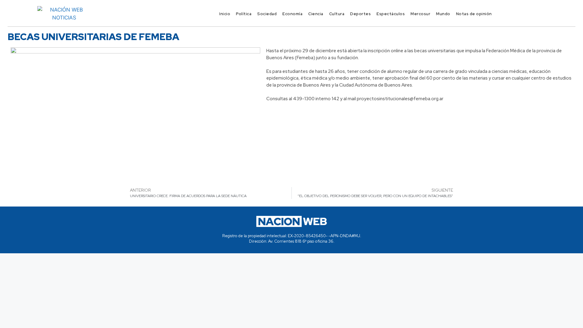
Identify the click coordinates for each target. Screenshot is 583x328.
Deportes (360, 13)
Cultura (337, 13)
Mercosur (420, 13)
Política (243, 13)
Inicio (224, 13)
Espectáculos (391, 13)
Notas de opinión (474, 13)
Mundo (443, 13)
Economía (292, 13)
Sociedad (267, 13)
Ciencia (315, 13)
